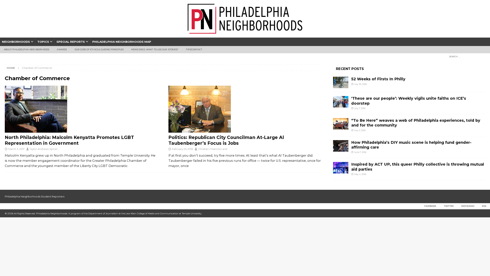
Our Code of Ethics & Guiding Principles (99, 49)
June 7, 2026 (360, 152)
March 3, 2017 (16, 148)
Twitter (449, 206)
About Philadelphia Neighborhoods (26, 49)
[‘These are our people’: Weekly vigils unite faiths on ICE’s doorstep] (340, 102)
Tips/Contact (194, 49)
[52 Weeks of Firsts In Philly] (340, 82)
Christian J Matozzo (210, 148)
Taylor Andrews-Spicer (43, 148)
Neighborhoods (16, 42)
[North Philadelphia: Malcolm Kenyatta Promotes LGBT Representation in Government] (81, 109)
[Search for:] (466, 56)
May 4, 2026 (360, 174)
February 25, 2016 (182, 148)
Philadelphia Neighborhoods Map (121, 42)
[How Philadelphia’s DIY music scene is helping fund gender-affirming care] (340, 146)
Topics (43, 42)
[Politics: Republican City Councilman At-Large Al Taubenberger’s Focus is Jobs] (244, 109)
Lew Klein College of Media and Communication (152, 213)
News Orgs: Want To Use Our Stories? (154, 49)
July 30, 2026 (360, 84)
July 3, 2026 (360, 130)
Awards (62, 49)
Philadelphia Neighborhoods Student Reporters (34, 196)
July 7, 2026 (359, 108)
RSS (484, 206)
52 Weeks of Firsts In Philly (378, 79)
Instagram (467, 206)
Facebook (430, 206)
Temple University (192, 213)
